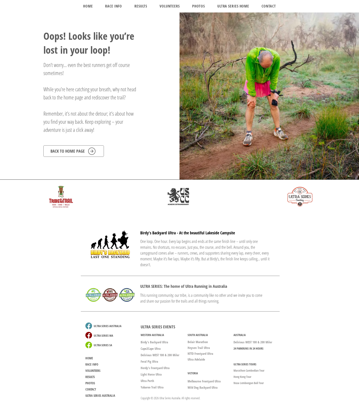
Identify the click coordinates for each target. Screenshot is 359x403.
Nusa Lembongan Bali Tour (249, 383)
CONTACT (90, 389)
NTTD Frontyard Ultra (200, 353)
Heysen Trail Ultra (199, 348)
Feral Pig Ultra (149, 361)
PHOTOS (90, 383)
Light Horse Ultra (151, 374)
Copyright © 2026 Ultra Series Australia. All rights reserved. (170, 398)
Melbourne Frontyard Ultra (204, 381)
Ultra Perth (147, 381)
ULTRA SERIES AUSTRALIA (100, 395)
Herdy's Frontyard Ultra (155, 368)
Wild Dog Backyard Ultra (203, 387)
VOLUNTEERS (92, 370)
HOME (89, 358)
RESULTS (90, 377)
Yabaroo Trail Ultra (152, 387)
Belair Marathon (198, 342)
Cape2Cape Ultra (151, 348)
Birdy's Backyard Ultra (154, 342)
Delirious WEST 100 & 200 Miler (160, 355)
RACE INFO (91, 364)
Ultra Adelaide (196, 359)
